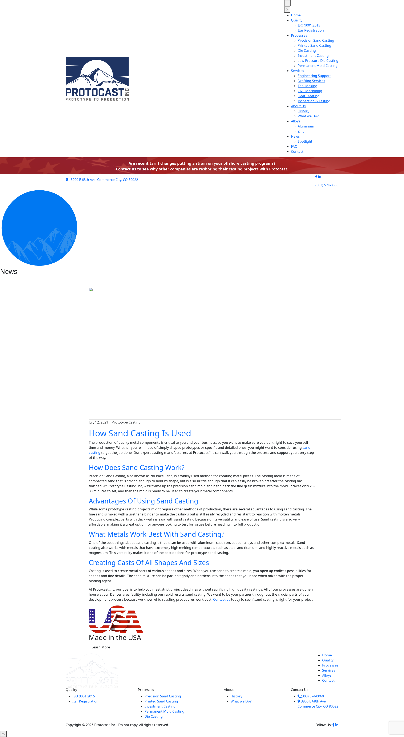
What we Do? (308, 116)
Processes (299, 35)
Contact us (221, 599)
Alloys (295, 121)
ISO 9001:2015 (309, 25)
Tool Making (307, 86)
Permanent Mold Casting (318, 65)
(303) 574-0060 (312, 696)
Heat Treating (308, 96)
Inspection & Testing (314, 101)
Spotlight (305, 141)
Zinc (301, 131)
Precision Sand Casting (316, 40)
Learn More (101, 647)
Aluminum (306, 126)
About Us (298, 106)
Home (296, 15)
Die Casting (307, 50)
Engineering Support (314, 75)
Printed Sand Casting (314, 45)
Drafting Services (311, 80)
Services (297, 70)
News (295, 136)
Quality (296, 20)
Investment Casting (313, 55)
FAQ (294, 146)
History (303, 111)
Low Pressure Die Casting (318, 60)
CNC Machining (310, 91)
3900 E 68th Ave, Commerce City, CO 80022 (104, 179)
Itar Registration (311, 30)
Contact (297, 151)
